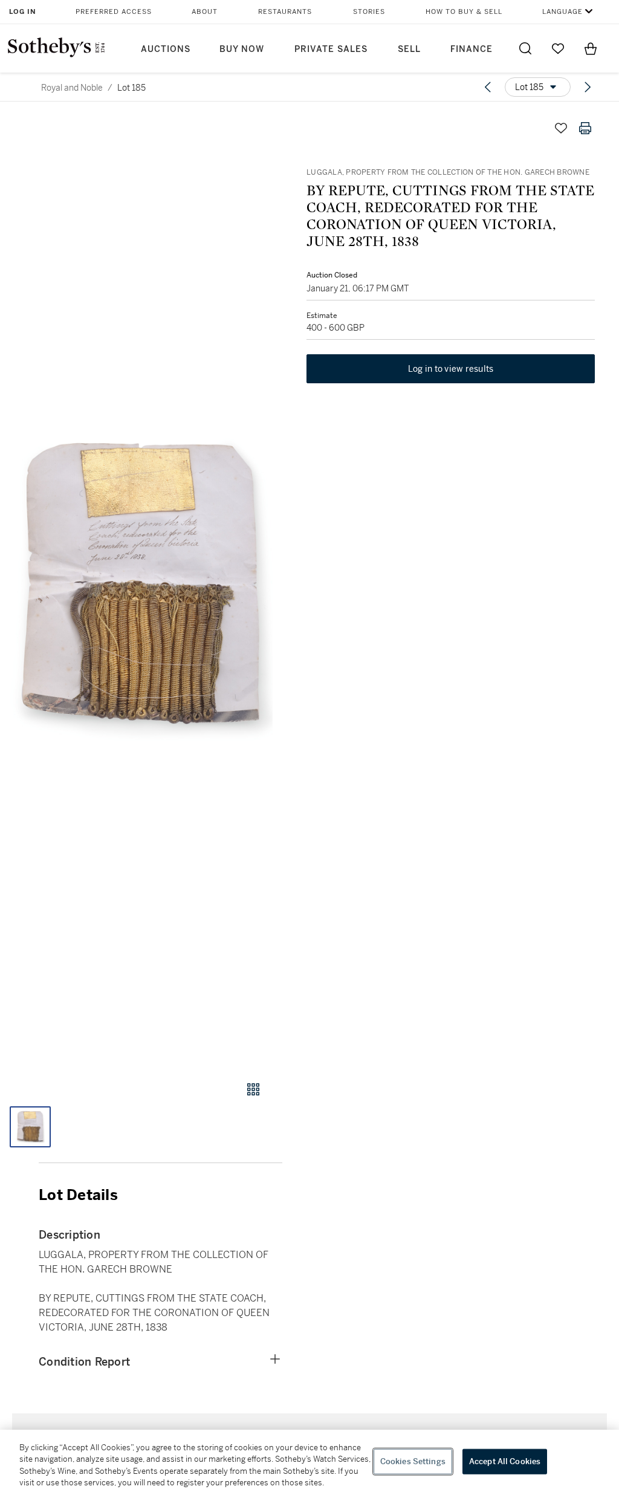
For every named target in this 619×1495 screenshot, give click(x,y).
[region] (309, 1462)
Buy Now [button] (241, 49)
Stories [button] (369, 12)
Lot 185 (131, 87)
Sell (409, 49)
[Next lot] (587, 87)
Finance (471, 49)
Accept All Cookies (504, 1461)
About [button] (205, 12)
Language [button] (562, 12)
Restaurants (285, 12)
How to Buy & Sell (464, 12)
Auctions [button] (165, 49)
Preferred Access (114, 12)
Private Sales (331, 49)
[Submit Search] (525, 48)
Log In (22, 12)
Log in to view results (451, 368)
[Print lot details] (585, 128)
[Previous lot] (488, 87)
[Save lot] (561, 128)
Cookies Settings (413, 1461)
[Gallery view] (253, 1089)
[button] (141, 587)
